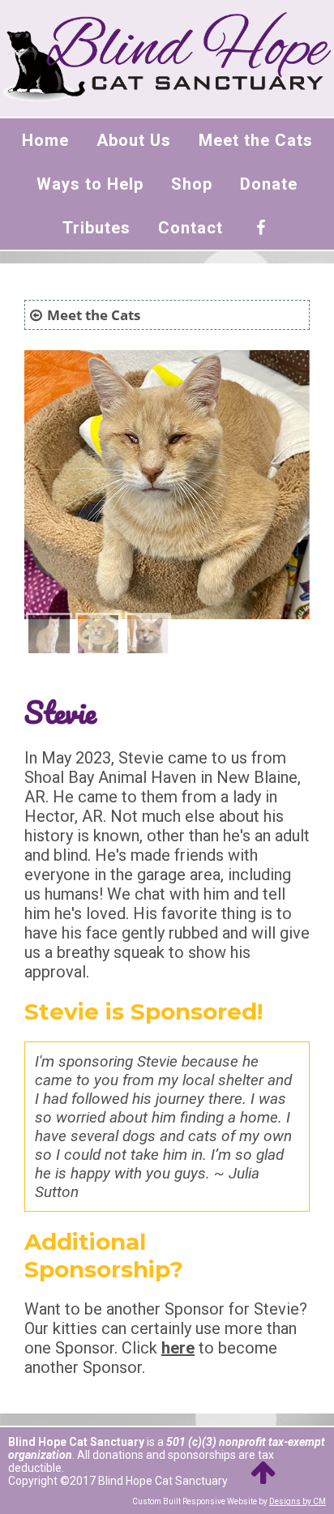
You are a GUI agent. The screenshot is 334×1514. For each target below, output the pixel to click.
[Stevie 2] (98, 637)
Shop (191, 184)
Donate (269, 184)
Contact (190, 227)
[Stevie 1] (48, 637)
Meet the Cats (256, 140)
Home (45, 140)
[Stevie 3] (147, 637)
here (178, 1348)
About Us (133, 140)
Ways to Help (89, 184)
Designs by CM (297, 1501)
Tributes (96, 227)
